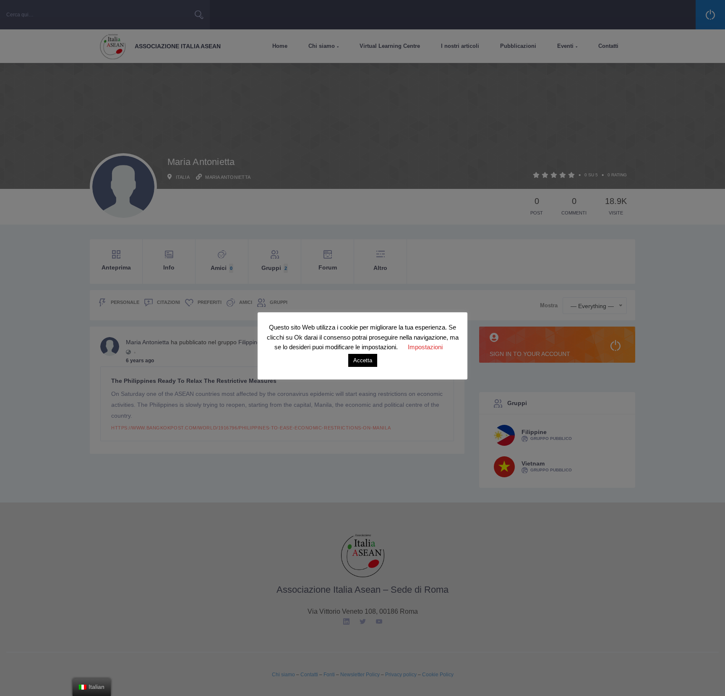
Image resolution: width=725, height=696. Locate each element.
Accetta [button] (362, 360)
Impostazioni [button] (425, 347)
